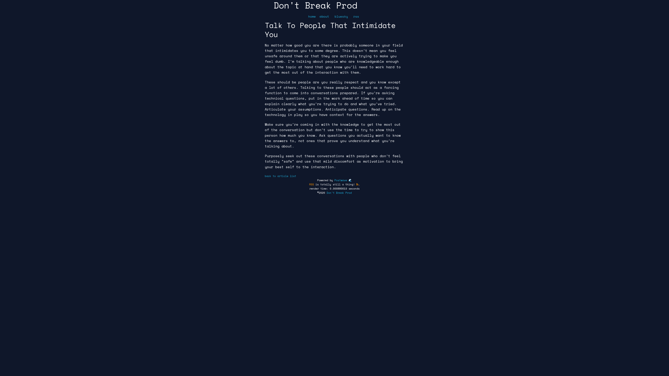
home (312, 16)
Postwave (340, 180)
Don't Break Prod (339, 193)
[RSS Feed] (357, 184)
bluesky (341, 16)
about (324, 16)
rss (356, 16)
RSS (311, 184)
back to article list (280, 176)
